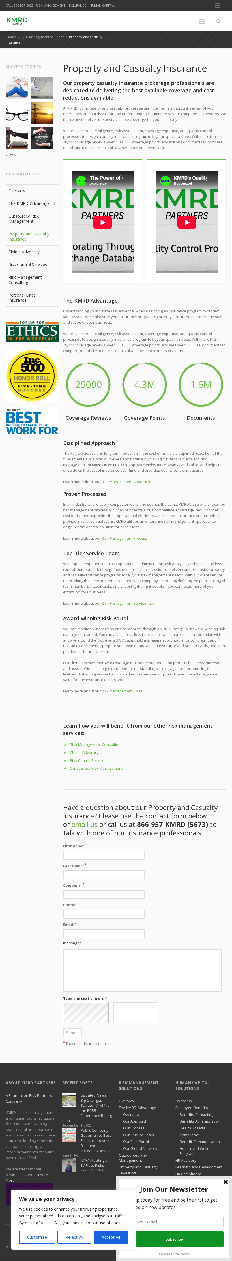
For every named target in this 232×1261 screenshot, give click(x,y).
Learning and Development (199, 1167)
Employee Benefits (191, 1107)
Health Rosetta (192, 1128)
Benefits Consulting (196, 1114)
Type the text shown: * (85, 998)
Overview (17, 190)
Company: (73, 885)
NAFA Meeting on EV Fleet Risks (95, 1163)
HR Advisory (185, 1160)
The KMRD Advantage (29, 203)
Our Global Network (140, 1148)
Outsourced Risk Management (96, 768)
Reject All (74, 1237)
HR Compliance (188, 1173)
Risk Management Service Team (129, 603)
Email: (70, 924)
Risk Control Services (88, 760)
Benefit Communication (200, 1141)
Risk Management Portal (122, 691)
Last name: (74, 865)
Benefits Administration (200, 1121)
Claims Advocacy (84, 752)
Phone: (71, 904)
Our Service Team (138, 1134)
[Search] (218, 21)
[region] (73, 1220)
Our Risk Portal (136, 1141)
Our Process (134, 1128)
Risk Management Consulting (95, 744)
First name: (75, 845)
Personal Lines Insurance (22, 297)
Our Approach (135, 1121)
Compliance (190, 1134)
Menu (217, 5)
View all (12, 155)
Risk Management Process (124, 538)
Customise (37, 1237)
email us (85, 824)
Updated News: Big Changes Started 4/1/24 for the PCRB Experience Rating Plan (87, 1108)
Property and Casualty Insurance (28, 236)
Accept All (111, 1237)
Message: (72, 942)
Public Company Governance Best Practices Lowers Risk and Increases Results (96, 1140)
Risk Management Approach (126, 481)
